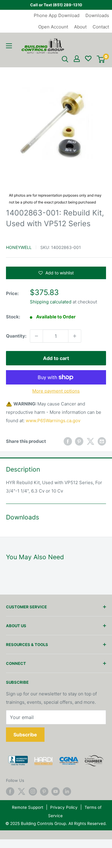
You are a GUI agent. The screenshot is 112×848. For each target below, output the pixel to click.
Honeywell (19, 247)
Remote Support (27, 807)
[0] (101, 59)
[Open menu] (9, 45)
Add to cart (56, 358)
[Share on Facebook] (68, 441)
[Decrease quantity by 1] (36, 336)
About (80, 27)
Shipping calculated (50, 302)
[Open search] (65, 59)
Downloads (97, 15)
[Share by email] (102, 441)
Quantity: (16, 336)
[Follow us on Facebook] (10, 791)
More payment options (56, 391)
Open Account (53, 27)
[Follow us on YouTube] (55, 791)
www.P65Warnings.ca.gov (53, 420)
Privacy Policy (64, 807)
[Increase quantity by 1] (74, 336)
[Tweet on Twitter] (90, 441)
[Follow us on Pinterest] (44, 791)
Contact (101, 27)
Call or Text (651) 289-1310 (56, 4)
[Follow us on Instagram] (33, 791)
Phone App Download (56, 15)
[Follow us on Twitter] (21, 791)
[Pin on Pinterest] (79, 441)
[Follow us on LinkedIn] (67, 791)
